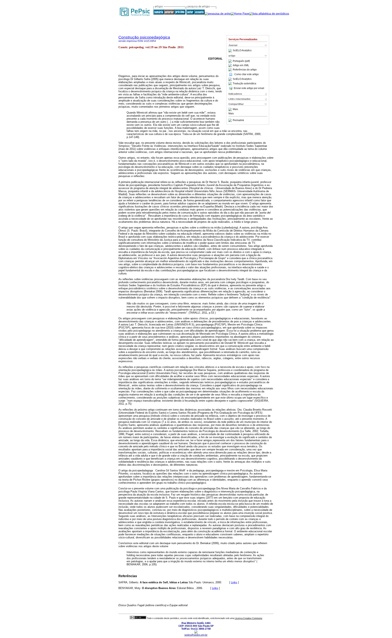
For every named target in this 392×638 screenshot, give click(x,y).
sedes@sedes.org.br (195, 635)
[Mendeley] (230, 109)
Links (234, 582)
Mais (235, 109)
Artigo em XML (241, 65)
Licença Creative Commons (248, 618)
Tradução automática (244, 83)
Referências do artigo (245, 69)
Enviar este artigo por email (249, 88)
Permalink (238, 120)
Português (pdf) (241, 61)
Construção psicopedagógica (144, 37)
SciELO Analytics (242, 50)
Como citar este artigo (246, 74)
